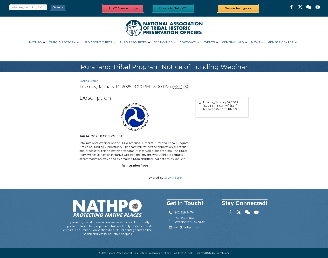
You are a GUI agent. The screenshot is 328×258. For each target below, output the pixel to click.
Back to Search (88, 80)
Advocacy (188, 42)
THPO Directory (62, 42)
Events (209, 42)
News (255, 42)
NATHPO (35, 42)
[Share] (186, 86)
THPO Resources (133, 42)
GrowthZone (173, 177)
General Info (233, 42)
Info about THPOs (97, 42)
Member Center (280, 42)
